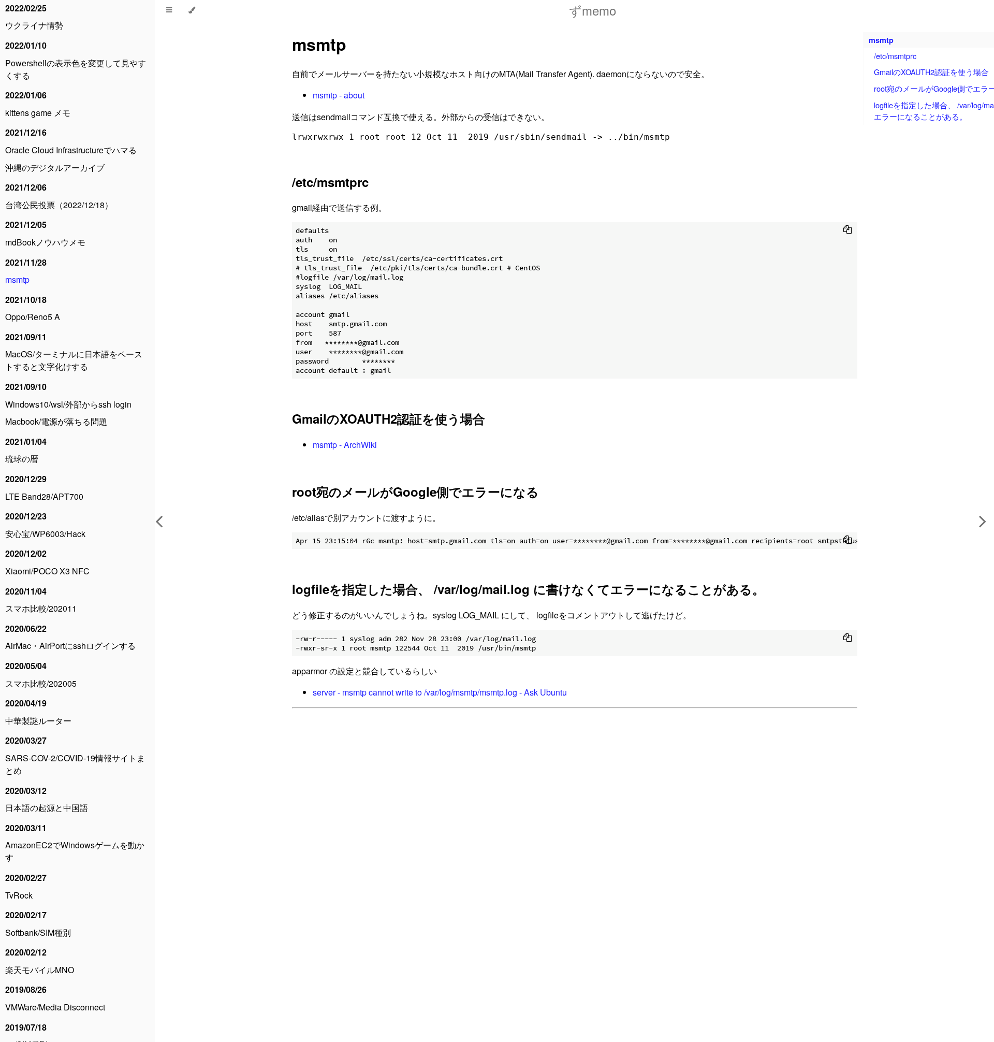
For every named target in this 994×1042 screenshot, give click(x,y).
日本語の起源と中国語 (46, 808)
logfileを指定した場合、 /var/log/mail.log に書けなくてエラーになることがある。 (528, 589)
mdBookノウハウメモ (45, 242)
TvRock (19, 895)
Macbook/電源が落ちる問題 (56, 421)
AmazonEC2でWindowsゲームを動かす (74, 851)
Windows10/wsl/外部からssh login (68, 404)
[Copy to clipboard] (847, 229)
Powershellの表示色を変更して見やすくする (75, 69)
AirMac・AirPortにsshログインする (70, 646)
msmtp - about (338, 95)
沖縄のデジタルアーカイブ (55, 167)
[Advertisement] (574, 854)
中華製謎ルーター (38, 721)
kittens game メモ (37, 113)
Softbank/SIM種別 (38, 932)
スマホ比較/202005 (41, 683)
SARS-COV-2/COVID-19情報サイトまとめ (75, 764)
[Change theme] (191, 10)
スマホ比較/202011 (41, 608)
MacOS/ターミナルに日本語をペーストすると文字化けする (73, 360)
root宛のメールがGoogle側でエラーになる (415, 491)
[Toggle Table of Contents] (169, 10)
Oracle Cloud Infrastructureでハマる (71, 150)
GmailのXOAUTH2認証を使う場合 (388, 418)
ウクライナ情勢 (34, 25)
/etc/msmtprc (330, 182)
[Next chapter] (982, 521)
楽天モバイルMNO (39, 970)
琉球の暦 (21, 459)
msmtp (17, 279)
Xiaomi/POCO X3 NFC (47, 571)
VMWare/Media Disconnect (55, 1007)
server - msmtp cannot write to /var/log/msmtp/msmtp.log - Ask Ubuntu (440, 692)
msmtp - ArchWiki (345, 445)
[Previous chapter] (159, 521)
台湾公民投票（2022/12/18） (59, 205)
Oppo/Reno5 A (32, 317)
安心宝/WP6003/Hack (45, 534)
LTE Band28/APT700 (44, 496)
